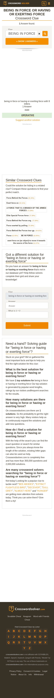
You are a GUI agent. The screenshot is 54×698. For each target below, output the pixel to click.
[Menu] (49, 4)
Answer (11, 301)
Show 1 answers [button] (27, 41)
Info (30, 674)
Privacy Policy (15, 671)
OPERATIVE (27, 115)
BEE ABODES (26, 484)
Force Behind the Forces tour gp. (24, 231)
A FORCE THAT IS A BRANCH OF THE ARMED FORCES (26, 209)
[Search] (44, 3)
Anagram (27, 616)
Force (12, 236)
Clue (10, 29)
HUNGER (42, 491)
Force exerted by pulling (20, 225)
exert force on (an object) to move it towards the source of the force (26, 242)
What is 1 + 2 (14, 311)
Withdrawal (39, 674)
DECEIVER (34, 487)
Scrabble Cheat (14, 616)
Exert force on (16, 203)
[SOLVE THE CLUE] (45, 33)
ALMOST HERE (23, 491)
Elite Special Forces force (21, 215)
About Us (22, 674)
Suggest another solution (28, 120)
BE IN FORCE (30, 236)
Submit (27, 325)
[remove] (39, 33)
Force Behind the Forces (20, 198)
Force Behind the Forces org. (22, 220)
